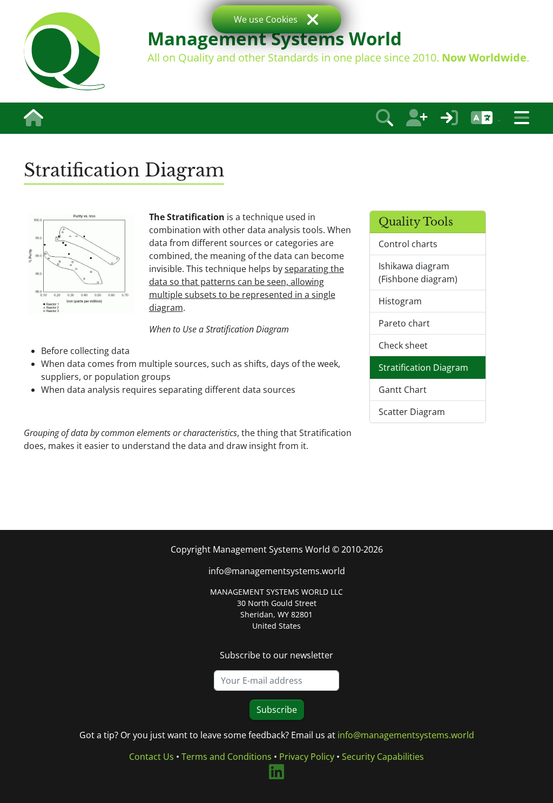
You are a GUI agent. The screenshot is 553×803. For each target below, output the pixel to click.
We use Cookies (266, 19)
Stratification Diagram (423, 367)
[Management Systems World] (64, 51)
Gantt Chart (403, 390)
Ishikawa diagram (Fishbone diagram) (418, 272)
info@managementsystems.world (276, 571)
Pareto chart (404, 323)
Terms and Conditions (226, 757)
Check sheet (403, 345)
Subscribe (277, 710)
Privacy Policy (306, 757)
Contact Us (151, 757)
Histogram (400, 301)
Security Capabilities (383, 757)
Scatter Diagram (412, 412)
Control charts (408, 244)
